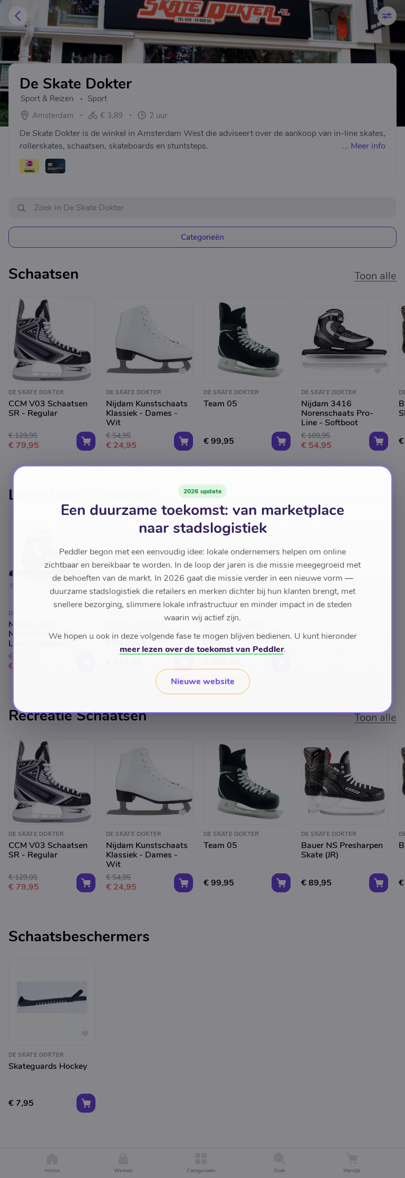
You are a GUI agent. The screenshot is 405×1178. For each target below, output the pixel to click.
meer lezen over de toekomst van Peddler (202, 649)
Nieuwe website (203, 681)
